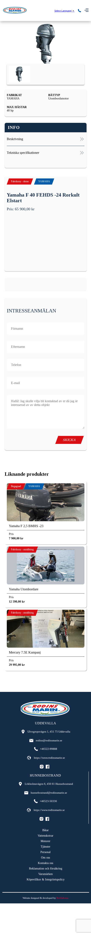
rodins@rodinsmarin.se (49, 740)
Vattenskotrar (45, 835)
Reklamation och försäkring (45, 868)
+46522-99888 (48, 748)
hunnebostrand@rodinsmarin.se (49, 792)
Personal (45, 852)
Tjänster (45, 846)
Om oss (45, 857)
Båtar (45, 830)
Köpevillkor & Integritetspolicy (46, 879)
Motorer (45, 841)
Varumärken (45, 874)
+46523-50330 (48, 801)
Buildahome (62, 898)
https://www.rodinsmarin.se (49, 757)
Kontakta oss (45, 863)
